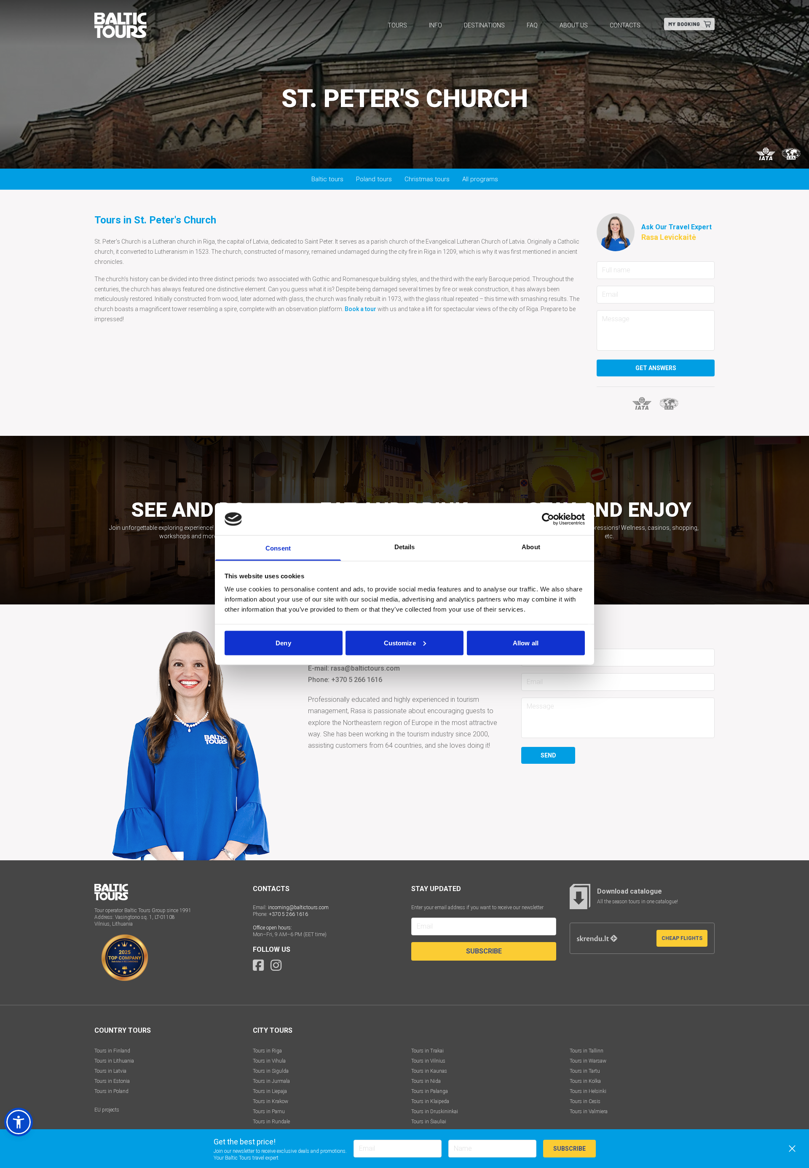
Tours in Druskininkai (434, 1111)
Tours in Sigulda (271, 1071)
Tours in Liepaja (270, 1091)
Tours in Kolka (585, 1081)
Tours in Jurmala (271, 1081)
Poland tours (374, 179)
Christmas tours (427, 179)
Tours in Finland (112, 1051)
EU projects (106, 1110)
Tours (397, 25)
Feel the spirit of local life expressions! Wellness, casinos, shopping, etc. (609, 520)
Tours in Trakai (427, 1051)
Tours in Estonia (112, 1081)
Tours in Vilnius (428, 1061)
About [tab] (531, 546)
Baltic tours (327, 179)
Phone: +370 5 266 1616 (345, 680)
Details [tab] (404, 546)
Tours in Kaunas (429, 1071)
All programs (480, 179)
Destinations (484, 25)
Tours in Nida (426, 1081)
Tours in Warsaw (588, 1061)
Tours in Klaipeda (430, 1101)
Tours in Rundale (271, 1122)
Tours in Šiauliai (428, 1122)
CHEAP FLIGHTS (682, 938)
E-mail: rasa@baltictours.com (354, 668)
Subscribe (484, 951)
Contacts (625, 25)
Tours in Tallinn (586, 1051)
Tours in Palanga (429, 1091)
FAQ (532, 25)
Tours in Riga (267, 1051)
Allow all (525, 642)
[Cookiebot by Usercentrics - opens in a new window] (548, 519)
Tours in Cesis (585, 1101)
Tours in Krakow (270, 1101)
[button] (18, 1122)
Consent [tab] (278, 548)
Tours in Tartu (585, 1071)
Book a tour (360, 309)
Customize (400, 642)
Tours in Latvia (110, 1071)
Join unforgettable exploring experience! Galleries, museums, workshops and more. (189, 520)
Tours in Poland (111, 1091)
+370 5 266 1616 (288, 914)
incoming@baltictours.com (298, 907)
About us (574, 25)
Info (435, 25)
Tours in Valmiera (589, 1111)
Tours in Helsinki (588, 1091)
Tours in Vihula (269, 1061)
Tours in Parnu (269, 1111)
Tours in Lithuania (114, 1061)
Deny (283, 642)
